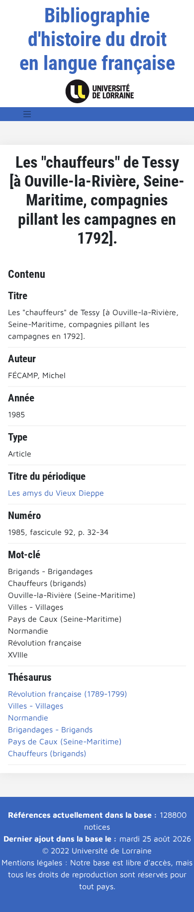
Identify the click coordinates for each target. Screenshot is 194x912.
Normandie (28, 717)
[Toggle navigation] (27, 114)
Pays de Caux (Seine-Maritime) (65, 741)
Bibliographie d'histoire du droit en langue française (97, 39)
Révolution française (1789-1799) (67, 693)
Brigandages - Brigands (50, 729)
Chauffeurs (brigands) (47, 753)
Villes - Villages (35, 705)
